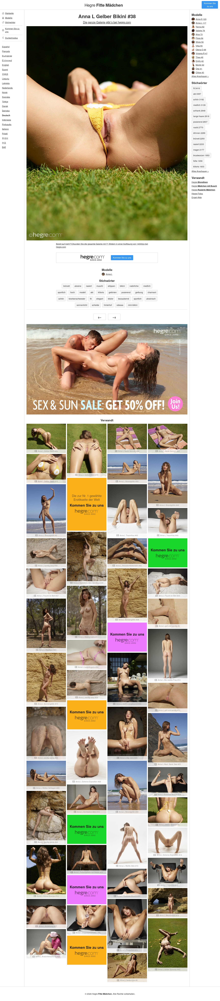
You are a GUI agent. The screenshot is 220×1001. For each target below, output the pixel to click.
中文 (4, 142)
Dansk (5, 106)
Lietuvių (5, 78)
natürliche (134, 285)
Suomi (5, 69)
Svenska (6, 97)
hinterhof (108, 305)
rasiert (89, 285)
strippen (111, 285)
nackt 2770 (198, 127)
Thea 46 (199, 57)
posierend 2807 (200, 121)
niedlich (146, 285)
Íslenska (6, 110)
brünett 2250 (199, 138)
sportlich (61, 292)
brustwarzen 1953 (201, 155)
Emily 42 (200, 61)
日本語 (5, 74)
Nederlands (7, 87)
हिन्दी (4, 147)
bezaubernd (123, 298)
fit (91, 298)
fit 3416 (196, 88)
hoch (72, 292)
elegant (99, 298)
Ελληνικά (7, 60)
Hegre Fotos (197, 193)
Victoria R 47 (201, 53)
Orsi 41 (199, 68)
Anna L (109, 274)
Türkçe (5, 101)
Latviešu (6, 83)
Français (6, 51)
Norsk (4, 92)
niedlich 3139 (199, 105)
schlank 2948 (199, 110)
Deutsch (6, 115)
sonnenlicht (82, 305)
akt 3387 (197, 93)
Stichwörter (10, 22)
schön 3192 (198, 99)
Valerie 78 (200, 30)
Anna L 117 (201, 22)
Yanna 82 (200, 26)
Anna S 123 (201, 19)
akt (92, 292)
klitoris (101, 292)
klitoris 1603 (198, 166)
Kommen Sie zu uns (210, 5)
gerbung (139, 292)
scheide (95, 305)
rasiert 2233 (198, 144)
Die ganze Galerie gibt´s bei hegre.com (107, 22)
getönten (113, 292)
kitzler (110, 298)
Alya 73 (199, 34)
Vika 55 (199, 45)
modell (83, 292)
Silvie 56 (200, 42)
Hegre (104, 5)
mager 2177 (198, 149)
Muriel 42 (200, 64)
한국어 (5, 138)
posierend (125, 292)
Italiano (5, 129)
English (5, 65)
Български (7, 55)
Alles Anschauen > (200, 76)
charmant (152, 292)
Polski (5, 133)
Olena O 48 (201, 49)
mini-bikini (132, 305)
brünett (66, 285)
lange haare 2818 (201, 116)
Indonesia (6, 119)
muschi (100, 285)
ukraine (77, 285)
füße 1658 (197, 160)
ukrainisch (151, 298)
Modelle (8, 17)
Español (6, 46)
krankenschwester (77, 298)
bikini (122, 285)
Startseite (9, 13)
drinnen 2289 (199, 133)
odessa (120, 305)
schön (61, 298)
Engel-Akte (197, 197)
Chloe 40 (200, 72)
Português (6, 124)
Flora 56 (199, 38)
